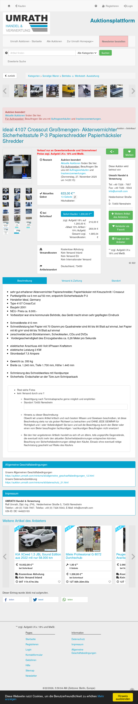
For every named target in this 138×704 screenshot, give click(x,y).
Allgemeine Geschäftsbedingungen (84, 651)
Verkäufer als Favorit (122, 227)
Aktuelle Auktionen (15, 115)
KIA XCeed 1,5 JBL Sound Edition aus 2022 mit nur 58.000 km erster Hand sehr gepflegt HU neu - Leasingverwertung (38, 559)
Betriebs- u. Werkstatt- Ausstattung (80, 75)
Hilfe (28, 665)
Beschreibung (24, 280)
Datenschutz (78, 639)
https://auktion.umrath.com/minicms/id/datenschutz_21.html (36, 482)
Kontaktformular (34, 654)
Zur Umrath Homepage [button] (79, 41)
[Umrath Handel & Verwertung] (26, 23)
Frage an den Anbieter (122, 240)
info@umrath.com (118, 191)
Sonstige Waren (50, 75)
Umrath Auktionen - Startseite (26, 41)
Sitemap (30, 670)
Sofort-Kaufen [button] (76, 214)
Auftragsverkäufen (61, 118)
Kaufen (22, 6)
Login (129, 6)
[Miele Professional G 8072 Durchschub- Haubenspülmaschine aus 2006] (20, 91)
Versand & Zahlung (72, 280)
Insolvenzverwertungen (88, 118)
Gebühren (31, 660)
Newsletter (31, 675)
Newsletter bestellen (113, 41)
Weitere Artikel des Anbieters (121, 215)
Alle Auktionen (54, 41)
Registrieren (112, 6)
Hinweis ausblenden (123, 697)
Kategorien (34, 75)
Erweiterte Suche (17, 61)
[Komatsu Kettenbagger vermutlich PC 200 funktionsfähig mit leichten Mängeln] (100, 91)
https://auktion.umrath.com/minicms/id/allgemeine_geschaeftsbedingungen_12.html (49, 475)
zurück (11, 75)
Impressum (77, 644)
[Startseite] (9, 5)
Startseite (31, 639)
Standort (116, 280)
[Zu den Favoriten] (59, 581)
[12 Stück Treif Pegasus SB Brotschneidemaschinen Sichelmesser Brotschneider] (52, 91)
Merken (130, 155)
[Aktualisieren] (75, 197)
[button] (16, 600)
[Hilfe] (96, 5)
